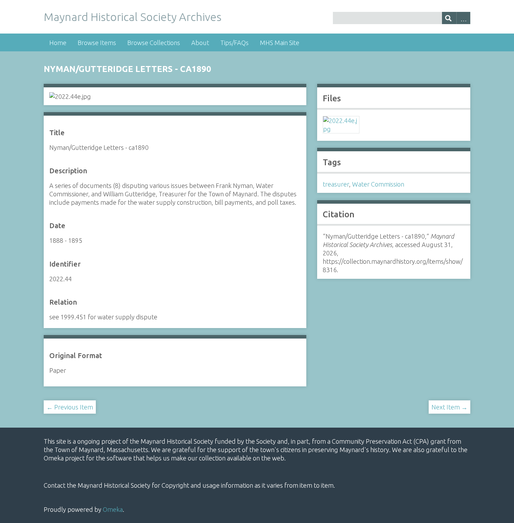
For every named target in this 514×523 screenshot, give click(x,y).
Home (57, 42)
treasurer (336, 184)
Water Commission (378, 184)
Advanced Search (463, 18)
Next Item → (449, 407)
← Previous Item (70, 407)
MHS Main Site (279, 42)
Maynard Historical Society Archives (132, 16)
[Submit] (449, 18)
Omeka (113, 509)
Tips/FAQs (234, 42)
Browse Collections (153, 42)
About (200, 42)
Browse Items (97, 42)
